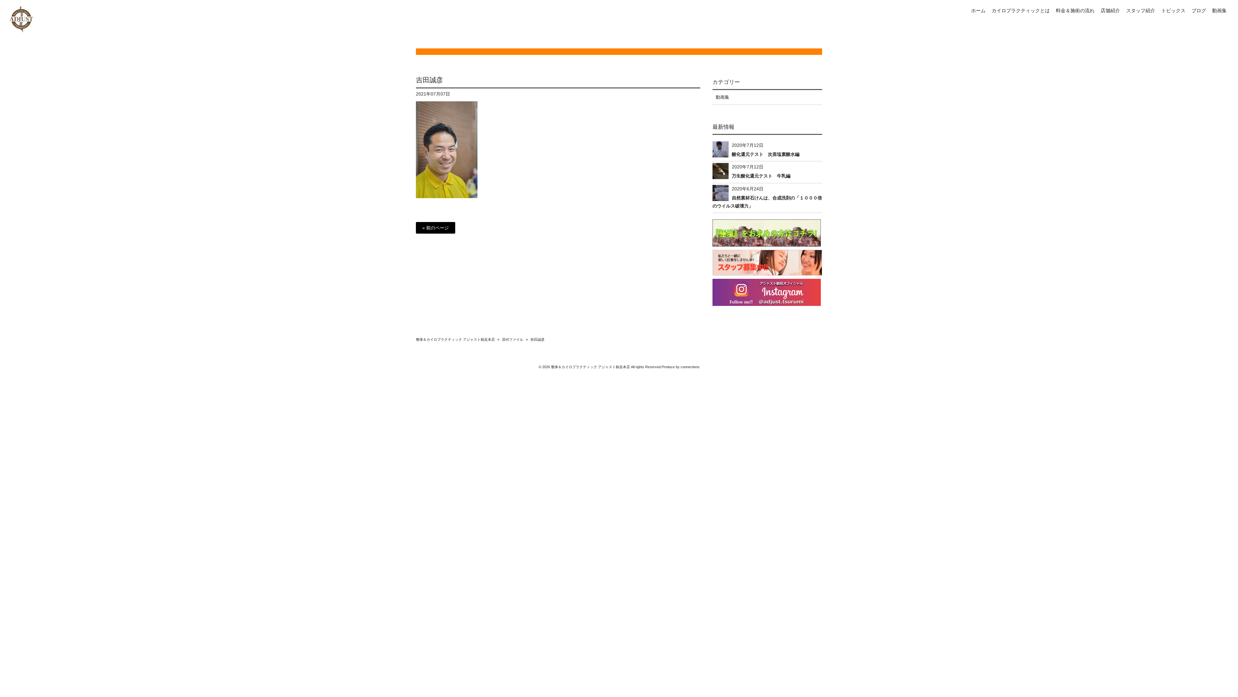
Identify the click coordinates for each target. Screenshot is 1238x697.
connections (690, 367)
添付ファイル (512, 339)
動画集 (722, 97)
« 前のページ (435, 227)
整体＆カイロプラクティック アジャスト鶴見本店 (455, 339)
